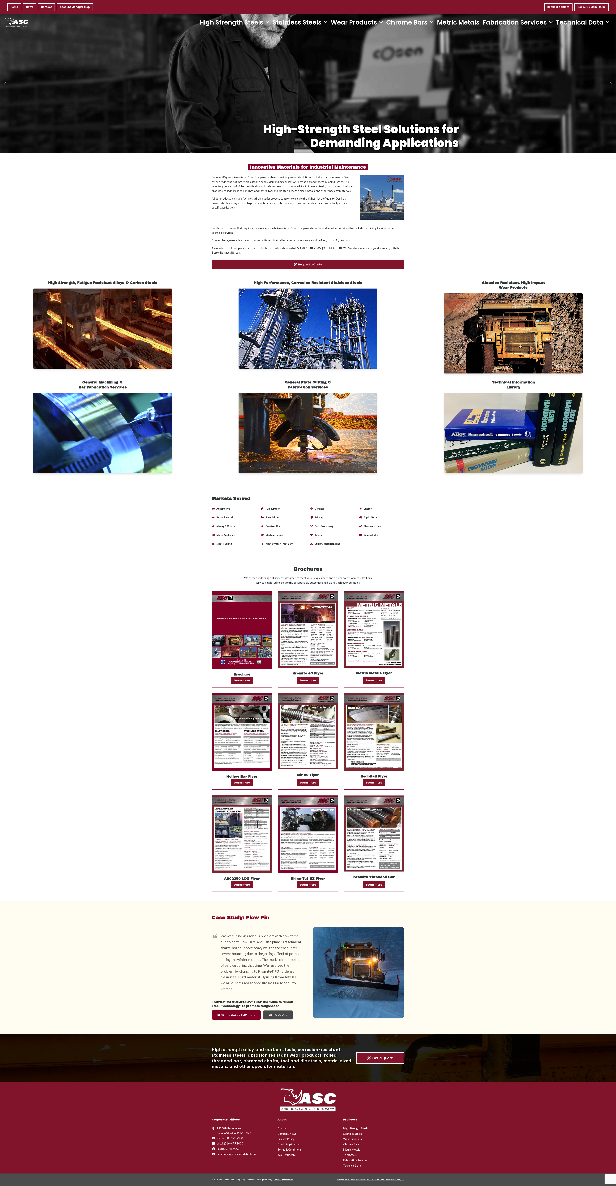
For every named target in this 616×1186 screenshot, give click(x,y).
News (29, 7)
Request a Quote (558, 7)
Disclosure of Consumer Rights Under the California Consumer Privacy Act (370, 1179)
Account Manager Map (75, 7)
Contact (46, 7)
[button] (5, 83)
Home (14, 7)
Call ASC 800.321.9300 (591, 7)
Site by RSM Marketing (283, 1179)
